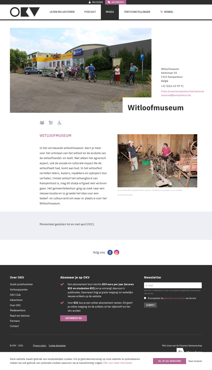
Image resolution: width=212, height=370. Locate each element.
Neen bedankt (195, 361)
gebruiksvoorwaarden (174, 298)
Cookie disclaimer (57, 346)
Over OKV (15, 305)
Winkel (168, 11)
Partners (15, 320)
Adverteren (16, 299)
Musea (110, 11)
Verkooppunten (19, 289)
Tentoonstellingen (137, 11)
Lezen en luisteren (62, 11)
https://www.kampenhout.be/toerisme (182, 91)
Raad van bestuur (20, 315)
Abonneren (117, 2)
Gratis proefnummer (21, 284)
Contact (14, 326)
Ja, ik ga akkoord (169, 361)
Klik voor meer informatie (117, 362)
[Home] (25, 12)
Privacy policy (39, 346)
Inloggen (97, 2)
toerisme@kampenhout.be (176, 95)
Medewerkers (17, 310)
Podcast (90, 11)
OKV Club (15, 294)
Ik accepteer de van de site (172, 298)
